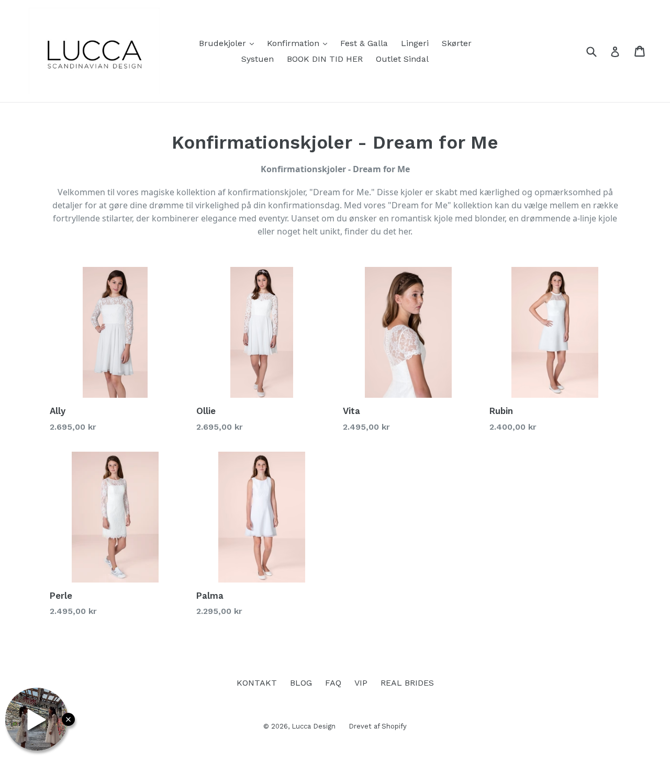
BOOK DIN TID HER (325, 59)
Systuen (257, 59)
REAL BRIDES (407, 683)
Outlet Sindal (402, 59)
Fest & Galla (364, 43)
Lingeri (415, 43)
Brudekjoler (229, 43)
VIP (360, 683)
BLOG (301, 683)
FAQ (333, 683)
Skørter (457, 43)
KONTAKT (257, 683)
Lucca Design (314, 726)
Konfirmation (299, 43)
